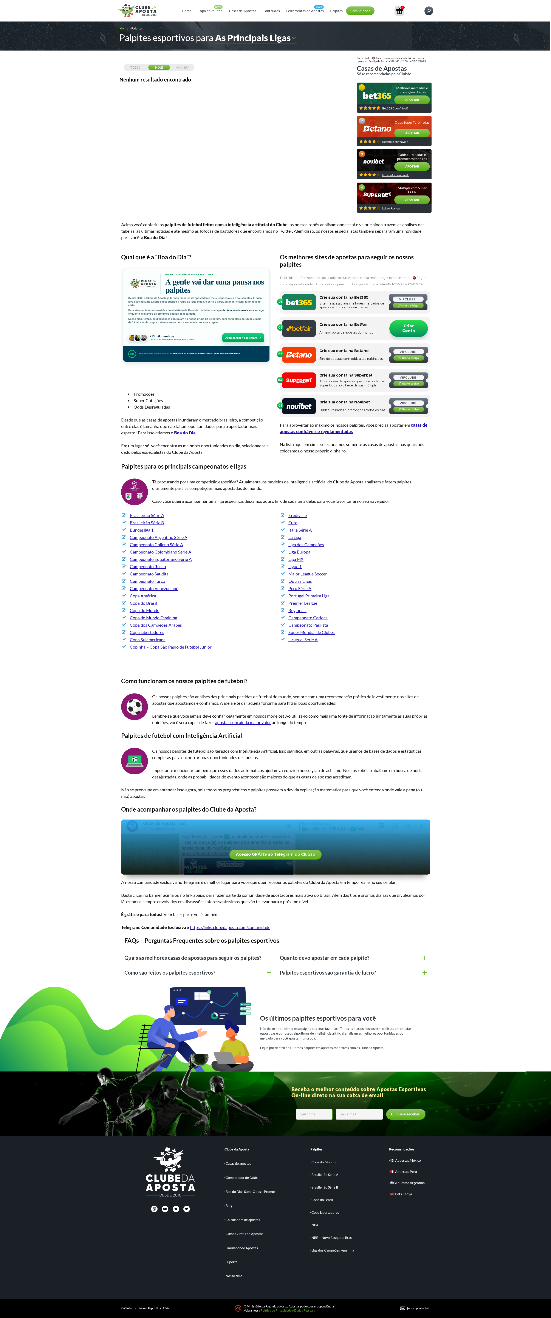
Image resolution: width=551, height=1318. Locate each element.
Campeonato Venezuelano (154, 588)
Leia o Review (391, 208)
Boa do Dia (185, 432)
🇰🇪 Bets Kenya (401, 1194)
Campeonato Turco (147, 581)
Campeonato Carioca (308, 617)
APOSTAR (412, 100)
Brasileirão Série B (147, 522)
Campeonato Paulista (308, 624)
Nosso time (234, 1276)
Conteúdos (271, 11)
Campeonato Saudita (149, 573)
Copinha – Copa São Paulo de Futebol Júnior (171, 646)
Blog (229, 1205)
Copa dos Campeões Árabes (156, 624)
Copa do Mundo (210, 11)
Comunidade (360, 11)
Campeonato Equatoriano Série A (161, 559)
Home (186, 11)
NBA (315, 1225)
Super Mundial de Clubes (311, 632)
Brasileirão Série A (147, 515)
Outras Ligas (300, 581)
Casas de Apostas (242, 11)
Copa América (143, 595)
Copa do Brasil (143, 603)
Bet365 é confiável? (395, 108)
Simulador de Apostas (242, 1248)
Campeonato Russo (148, 566)
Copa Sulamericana (148, 639)
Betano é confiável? (395, 141)
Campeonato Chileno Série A (156, 544)
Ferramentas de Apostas (305, 11)
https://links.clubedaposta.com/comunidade (230, 927)
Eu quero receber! (406, 1114)
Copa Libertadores (147, 632)
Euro (292, 522)
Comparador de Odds (242, 1177)
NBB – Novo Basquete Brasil (332, 1237)
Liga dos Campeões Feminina (332, 1250)
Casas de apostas (238, 1163)
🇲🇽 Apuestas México (405, 1160)
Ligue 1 (295, 566)
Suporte (231, 1262)
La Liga (294, 537)
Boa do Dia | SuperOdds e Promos (251, 1191)
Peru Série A (299, 588)
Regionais (297, 610)
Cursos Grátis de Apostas (244, 1234)
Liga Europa (299, 551)
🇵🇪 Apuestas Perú (403, 1171)
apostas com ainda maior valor (243, 722)
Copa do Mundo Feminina (153, 617)
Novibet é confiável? (395, 175)
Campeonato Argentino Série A (158, 537)
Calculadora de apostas (243, 1220)
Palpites (336, 11)
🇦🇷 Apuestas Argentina (407, 1183)
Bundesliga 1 (142, 529)
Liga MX (295, 559)
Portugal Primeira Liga (309, 595)
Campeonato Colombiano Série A (160, 551)
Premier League (302, 603)
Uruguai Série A (303, 639)
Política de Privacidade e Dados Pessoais (288, 1310)
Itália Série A (300, 529)
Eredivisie (297, 515)
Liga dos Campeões (306, 544)
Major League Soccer (307, 573)
